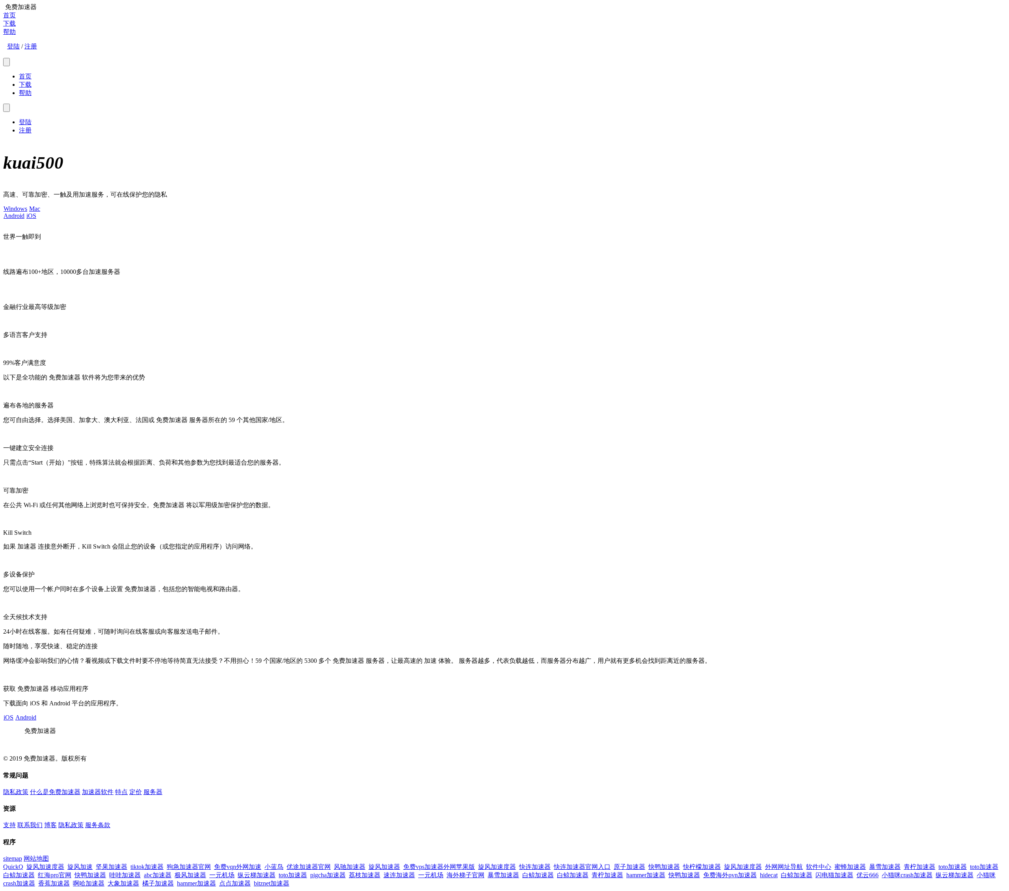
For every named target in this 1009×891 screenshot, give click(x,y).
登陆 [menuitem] (25, 122)
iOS (31, 215)
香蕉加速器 (54, 883)
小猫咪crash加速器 (907, 875)
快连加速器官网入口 (582, 866)
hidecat (769, 875)
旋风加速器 (384, 866)
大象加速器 (123, 883)
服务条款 (97, 825)
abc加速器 (157, 875)
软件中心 (818, 866)
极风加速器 (190, 875)
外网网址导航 (784, 866)
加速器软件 (98, 792)
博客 (50, 825)
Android (14, 215)
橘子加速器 (158, 883)
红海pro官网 (54, 875)
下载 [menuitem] (25, 84)
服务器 (152, 792)
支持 (9, 825)
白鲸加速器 (19, 875)
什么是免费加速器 (55, 792)
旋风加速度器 (45, 866)
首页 (9, 15)
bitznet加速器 (271, 883)
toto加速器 (952, 866)
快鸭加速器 (664, 866)
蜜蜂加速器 (850, 866)
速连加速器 (399, 875)
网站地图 (36, 858)
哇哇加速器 (125, 875)
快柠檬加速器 (702, 866)
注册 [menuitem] (25, 130)
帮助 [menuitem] (25, 92)
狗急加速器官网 (189, 866)
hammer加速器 (645, 875)
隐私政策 (15, 792)
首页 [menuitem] (25, 76)
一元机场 (222, 875)
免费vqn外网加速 (237, 866)
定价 (135, 792)
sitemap (12, 858)
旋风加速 (80, 866)
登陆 (13, 46)
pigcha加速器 (328, 875)
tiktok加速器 (147, 866)
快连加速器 (535, 866)
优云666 (867, 875)
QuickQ (13, 866)
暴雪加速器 (885, 866)
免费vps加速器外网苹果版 (439, 866)
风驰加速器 (349, 866)
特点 (121, 792)
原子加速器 (629, 866)
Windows (15, 208)
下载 (9, 23)
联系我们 (30, 825)
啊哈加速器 (88, 883)
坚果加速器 (111, 866)
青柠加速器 (919, 866)
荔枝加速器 (364, 875)
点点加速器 (235, 883)
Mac (34, 208)
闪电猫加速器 (834, 875)
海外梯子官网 (465, 875)
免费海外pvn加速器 (730, 875)
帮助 (9, 31)
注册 (30, 46)
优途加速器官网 (309, 866)
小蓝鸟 (273, 866)
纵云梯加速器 (257, 875)
